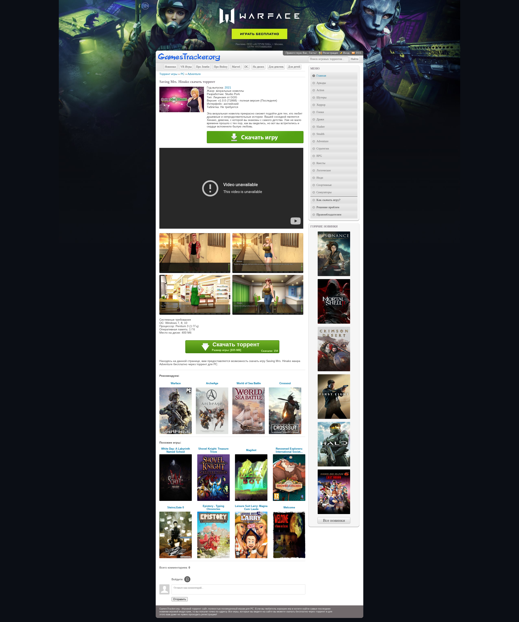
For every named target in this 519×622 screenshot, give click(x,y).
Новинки (170, 66)
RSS (358, 52)
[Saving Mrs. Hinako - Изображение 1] (195, 272)
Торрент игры (168, 74)
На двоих (258, 66)
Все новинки (334, 520)
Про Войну (220, 66)
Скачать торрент (245, 346)
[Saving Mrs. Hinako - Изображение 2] (268, 272)
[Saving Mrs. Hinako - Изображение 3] (195, 314)
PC (182, 74)
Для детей (294, 66)
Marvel (236, 66)
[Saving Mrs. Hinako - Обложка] (181, 111)
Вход (346, 52)
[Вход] (187, 579)
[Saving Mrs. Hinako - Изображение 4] (268, 314)
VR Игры (186, 66)
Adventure (194, 74)
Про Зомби (202, 66)
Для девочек (276, 66)
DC (246, 66)
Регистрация (330, 52)
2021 (228, 87)
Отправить (179, 599)
